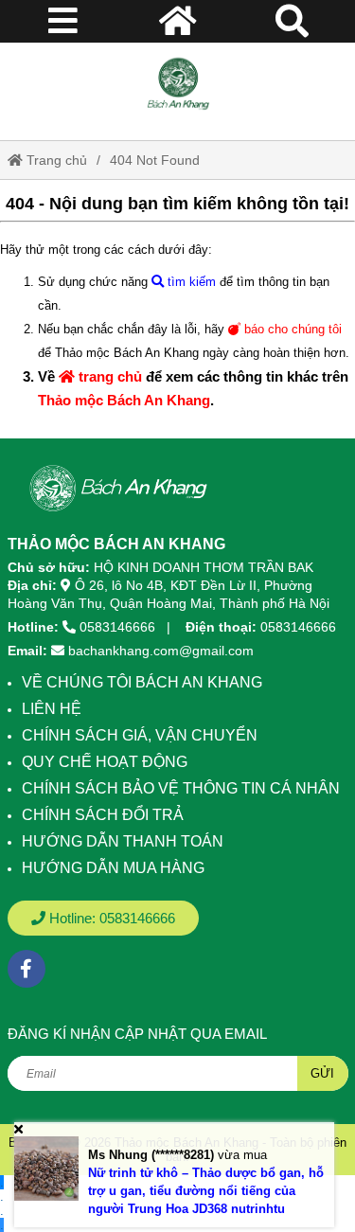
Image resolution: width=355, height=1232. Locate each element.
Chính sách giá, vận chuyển (139, 735)
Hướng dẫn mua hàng (113, 868)
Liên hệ (51, 709)
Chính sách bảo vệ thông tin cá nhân (181, 788)
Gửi (322, 1073)
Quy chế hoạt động (104, 762)
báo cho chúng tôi (291, 329)
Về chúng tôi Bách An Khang (142, 682)
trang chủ (108, 376)
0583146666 (117, 626)
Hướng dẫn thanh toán (122, 841)
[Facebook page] (26, 969)
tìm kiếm (190, 282)
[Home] (178, 84)
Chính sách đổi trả (103, 815)
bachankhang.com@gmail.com (161, 650)
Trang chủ (55, 160)
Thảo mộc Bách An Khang (124, 400)
